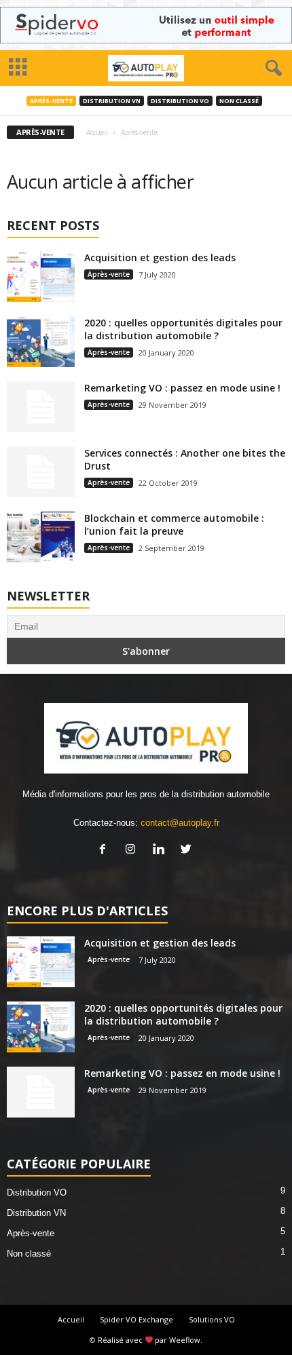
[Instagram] (133, 850)
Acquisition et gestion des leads (160, 257)
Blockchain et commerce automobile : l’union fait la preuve (174, 524)
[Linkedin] (161, 850)
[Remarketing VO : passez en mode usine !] (41, 406)
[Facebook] (106, 850)
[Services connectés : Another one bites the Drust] (41, 471)
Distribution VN (112, 100)
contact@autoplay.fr (180, 823)
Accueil (97, 132)
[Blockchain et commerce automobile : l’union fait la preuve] (41, 537)
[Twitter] (187, 850)
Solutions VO (212, 1319)
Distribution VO (180, 100)
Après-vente (51, 100)
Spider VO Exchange (136, 1319)
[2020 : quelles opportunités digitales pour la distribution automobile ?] (41, 341)
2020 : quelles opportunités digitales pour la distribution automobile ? (183, 329)
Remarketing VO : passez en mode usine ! (182, 387)
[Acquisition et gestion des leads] (41, 276)
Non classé (239, 100)
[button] (271, 68)
